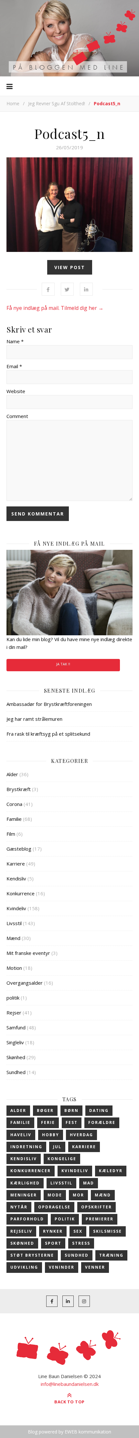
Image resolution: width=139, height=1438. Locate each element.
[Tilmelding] (69, 592)
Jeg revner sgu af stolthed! (56, 103)
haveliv (20, 1135)
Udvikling (24, 1267)
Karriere (15, 863)
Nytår (18, 1207)
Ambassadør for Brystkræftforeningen (49, 704)
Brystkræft (18, 789)
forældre (101, 1122)
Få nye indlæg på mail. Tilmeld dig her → (54, 307)
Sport (53, 1243)
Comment (17, 416)
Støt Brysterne (32, 1255)
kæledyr (111, 1170)
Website (15, 391)
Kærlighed (25, 1183)
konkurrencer (30, 1170)
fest (72, 1122)
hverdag (81, 1135)
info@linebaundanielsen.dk (70, 1384)
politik (12, 997)
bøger (45, 1110)
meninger (23, 1195)
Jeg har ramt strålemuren (34, 719)
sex (77, 1231)
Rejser (13, 1012)
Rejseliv (21, 1231)
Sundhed (16, 1072)
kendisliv (23, 1158)
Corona (14, 804)
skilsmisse (107, 1231)
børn (71, 1110)
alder (18, 1110)
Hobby (50, 1135)
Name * (15, 341)
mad (88, 1183)
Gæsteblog (18, 848)
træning (111, 1255)
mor (78, 1195)
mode (55, 1195)
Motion (14, 968)
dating (99, 1110)
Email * (14, 366)
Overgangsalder (24, 982)
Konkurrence (20, 893)
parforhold (27, 1219)
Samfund (16, 1027)
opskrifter (96, 1207)
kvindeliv (74, 1170)
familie (20, 1122)
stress (81, 1243)
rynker (53, 1231)
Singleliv (15, 1042)
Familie (14, 819)
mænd (103, 1195)
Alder (12, 774)
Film (10, 834)
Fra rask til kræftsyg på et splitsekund (48, 733)
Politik (65, 1219)
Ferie (48, 1122)
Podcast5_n (69, 133)
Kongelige (62, 1158)
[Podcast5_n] (69, 204)
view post (69, 267)
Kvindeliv (16, 908)
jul (57, 1146)
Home (12, 103)
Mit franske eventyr (28, 953)
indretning (26, 1146)
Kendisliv (16, 878)
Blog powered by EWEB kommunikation (69, 1432)
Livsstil (14, 923)
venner (95, 1267)
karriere (84, 1146)
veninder (61, 1267)
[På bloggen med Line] (69, 38)
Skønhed (15, 1057)
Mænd (13, 938)
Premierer (99, 1219)
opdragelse (54, 1207)
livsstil (61, 1183)
